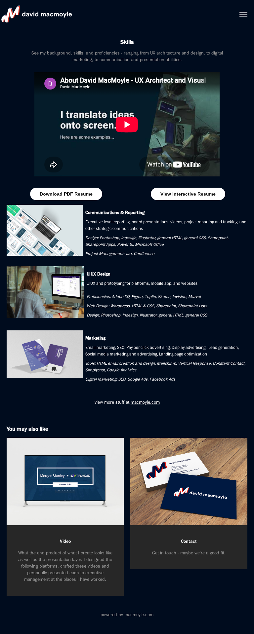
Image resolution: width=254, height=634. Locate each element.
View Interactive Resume (188, 194)
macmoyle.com (145, 402)
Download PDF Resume (66, 194)
